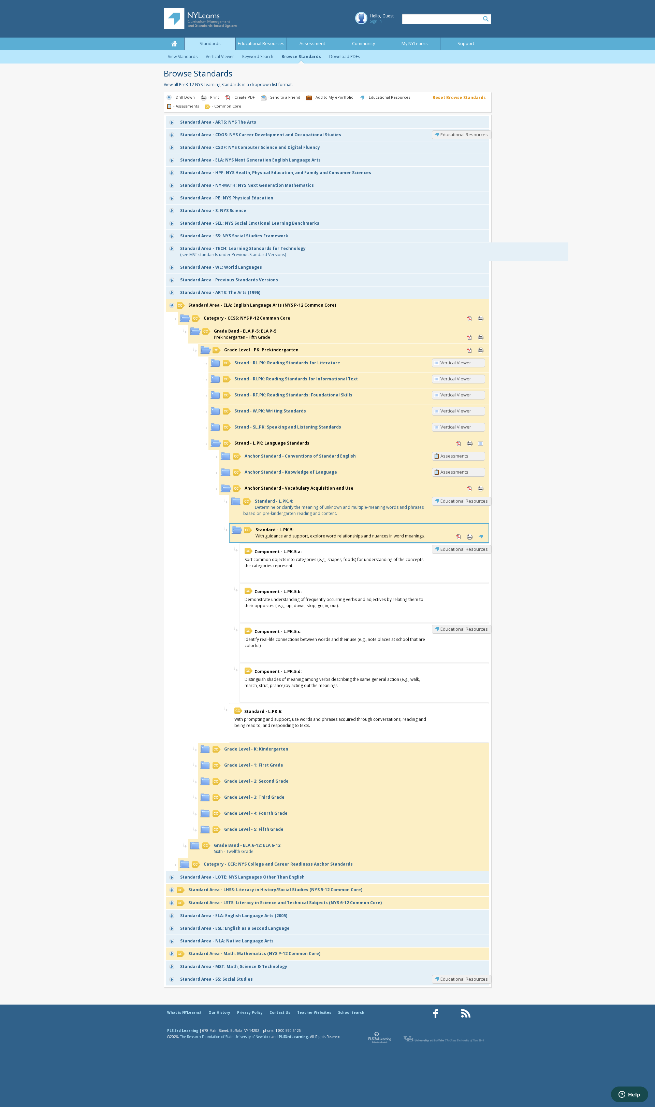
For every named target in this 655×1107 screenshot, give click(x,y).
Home (174, 44)
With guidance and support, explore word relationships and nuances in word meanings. (340, 533)
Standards (210, 43)
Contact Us (280, 1012)
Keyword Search (257, 56)
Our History (219, 1012)
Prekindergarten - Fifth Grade (245, 334)
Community (363, 43)
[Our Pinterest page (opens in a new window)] (450, 1013)
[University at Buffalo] (444, 1039)
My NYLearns (415, 43)
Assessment (312, 43)
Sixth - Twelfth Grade (247, 848)
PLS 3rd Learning (183, 1030)
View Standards (183, 56)
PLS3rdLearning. (294, 1036)
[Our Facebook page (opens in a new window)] (435, 1013)
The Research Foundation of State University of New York (225, 1036)
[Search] (485, 19)
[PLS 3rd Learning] (380, 1039)
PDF (470, 318)
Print (481, 318)
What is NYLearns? (184, 1012)
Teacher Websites (314, 1012)
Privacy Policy (250, 1012)
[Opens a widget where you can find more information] (629, 1095)
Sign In (376, 21)
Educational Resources (261, 43)
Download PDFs (344, 56)
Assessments (454, 456)
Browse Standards (301, 56)
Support (465, 43)
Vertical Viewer (220, 56)
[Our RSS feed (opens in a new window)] (465, 1013)
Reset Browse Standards (459, 97)
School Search (351, 1012)
